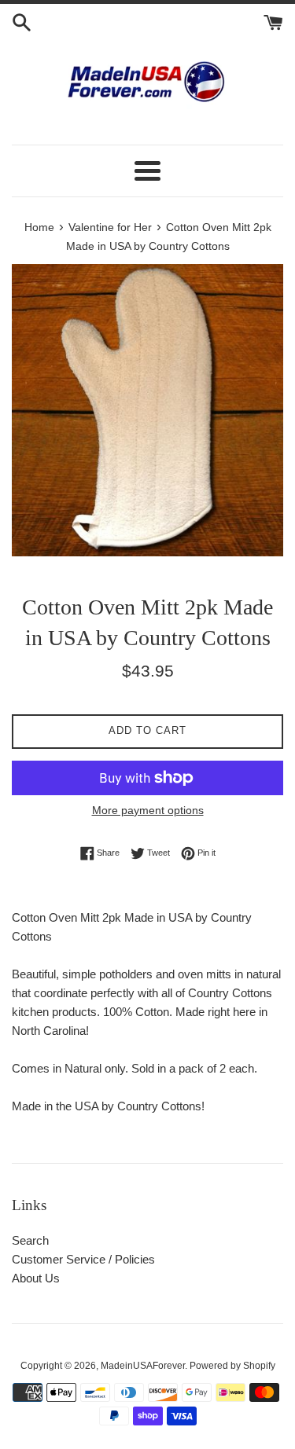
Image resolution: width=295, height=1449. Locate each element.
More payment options (148, 810)
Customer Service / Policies (83, 1259)
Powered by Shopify (232, 1365)
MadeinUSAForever (143, 1365)
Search (30, 1240)
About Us (36, 1278)
